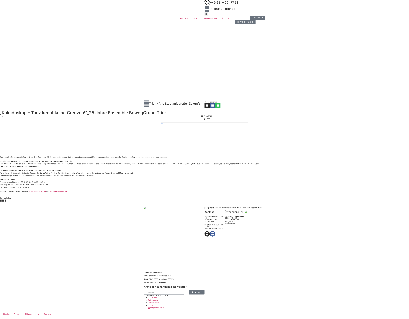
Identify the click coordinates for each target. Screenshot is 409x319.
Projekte (195, 18)
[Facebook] (212, 105)
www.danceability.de (37, 191)
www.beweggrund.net (58, 191)
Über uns (225, 18)
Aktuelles (184, 18)
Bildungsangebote (210, 18)
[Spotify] (217, 105)
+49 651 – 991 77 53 (224, 2)
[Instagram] (207, 105)
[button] (206, 14)
